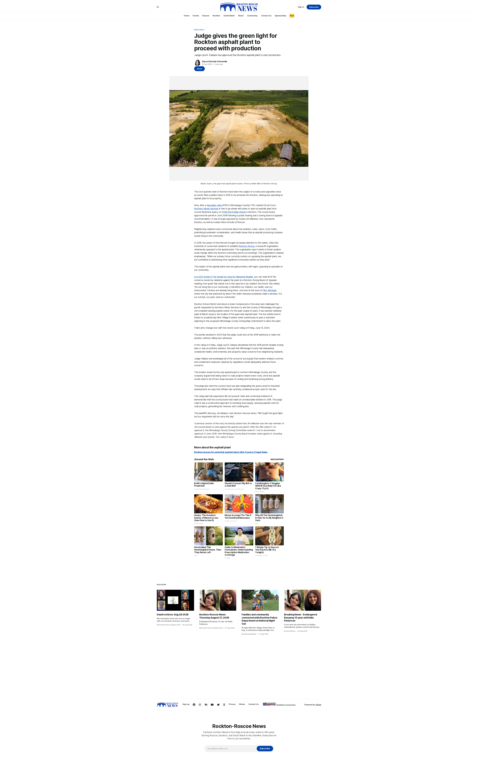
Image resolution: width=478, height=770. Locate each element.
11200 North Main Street (233, 212)
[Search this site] (158, 7)
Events (196, 15)
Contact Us (266, 15)
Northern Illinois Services (206, 208)
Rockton (216, 15)
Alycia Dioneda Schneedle (214, 61)
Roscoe (205, 15)
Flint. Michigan (269, 290)
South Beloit (229, 15)
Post (292, 15)
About (241, 15)
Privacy (232, 704)
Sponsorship (280, 15)
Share (199, 69)
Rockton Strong (246, 246)
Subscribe (314, 7)
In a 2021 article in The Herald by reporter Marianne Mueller (223, 277)
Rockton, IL (199, 30)
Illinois (242, 704)
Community (252, 15)
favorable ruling (214, 205)
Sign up (185, 704)
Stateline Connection (286, 705)
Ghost (318, 704)
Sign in (301, 7)
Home (186, 15)
